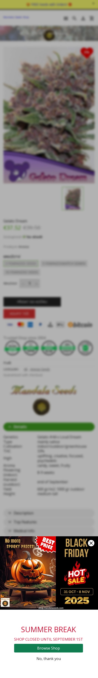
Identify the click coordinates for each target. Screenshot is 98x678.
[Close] (91, 543)
